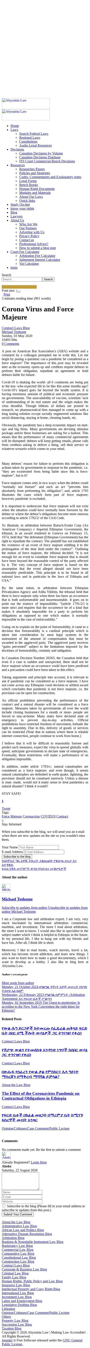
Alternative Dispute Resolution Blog (27, 1234)
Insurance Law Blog (16, 1285)
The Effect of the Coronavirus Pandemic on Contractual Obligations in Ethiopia (41, 1096)
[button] (14, 130)
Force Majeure (12, 816)
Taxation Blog (11, 1328)
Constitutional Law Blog (19, 1257)
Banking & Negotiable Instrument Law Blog (32, 1242)
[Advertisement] (45, 47)
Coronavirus (31, 816)
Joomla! (7, 1340)
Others (6, 1316)
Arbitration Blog (13, 1238)
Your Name (10, 847)
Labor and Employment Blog (22, 1301)
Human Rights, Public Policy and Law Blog (32, 1281)
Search (6, 275)
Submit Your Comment (17, 1214)
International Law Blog (18, 1293)
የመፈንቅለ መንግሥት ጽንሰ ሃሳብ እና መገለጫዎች (34, 869)
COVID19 (48, 816)
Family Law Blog (14, 1277)
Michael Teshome (14, 332)
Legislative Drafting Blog (19, 1305)
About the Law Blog (16, 1085)
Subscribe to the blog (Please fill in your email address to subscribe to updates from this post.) (43, 1208)
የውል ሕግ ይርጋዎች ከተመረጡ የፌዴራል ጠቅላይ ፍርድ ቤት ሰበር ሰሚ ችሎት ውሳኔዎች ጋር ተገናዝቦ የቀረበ (44, 1030)
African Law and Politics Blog (23, 1230)
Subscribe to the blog (16, 856)
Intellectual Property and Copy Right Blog (31, 1289)
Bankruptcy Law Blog (17, 1246)
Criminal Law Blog (15, 1273)
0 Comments (10, 344)
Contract (62, 816)
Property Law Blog (15, 1320)
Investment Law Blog (17, 1297)
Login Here (39, 1162)
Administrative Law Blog (19, 1226)
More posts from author (18, 983)
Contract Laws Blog (16, 328)
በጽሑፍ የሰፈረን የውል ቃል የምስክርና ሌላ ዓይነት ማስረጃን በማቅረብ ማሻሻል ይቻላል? (40, 1074)
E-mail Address (12, 852)
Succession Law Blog (17, 1324)
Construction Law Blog (18, 1261)
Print (6, 294)
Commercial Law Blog (17, 1249)
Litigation (8, 1309)
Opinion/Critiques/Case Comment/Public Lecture (35, 1128)
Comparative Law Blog (18, 1253)
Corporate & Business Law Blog (24, 1269)
